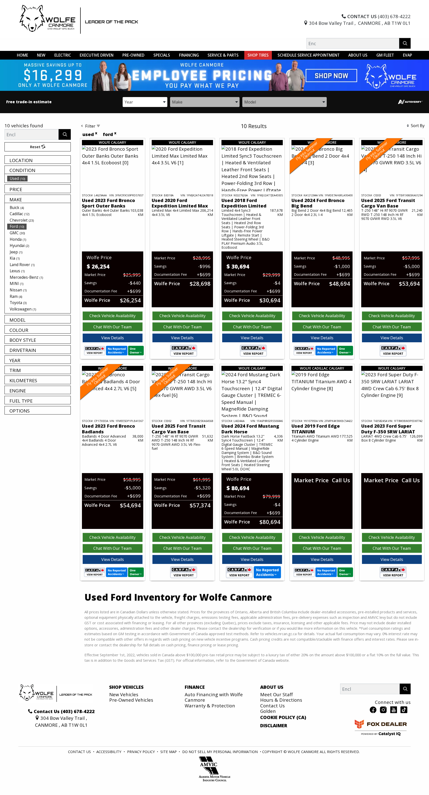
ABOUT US (271, 687)
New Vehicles (123, 694)
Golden (268, 711)
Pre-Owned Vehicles (131, 700)
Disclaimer (273, 725)
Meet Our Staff (276, 694)
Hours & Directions (281, 700)
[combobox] (145, 102)
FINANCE (195, 687)
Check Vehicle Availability (112, 315)
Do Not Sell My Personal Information (220, 751)
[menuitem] (39, 178)
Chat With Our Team (112, 327)
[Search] (405, 43)
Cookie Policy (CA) (283, 717)
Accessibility (109, 751)
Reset (35, 146)
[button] (22, 55)
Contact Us (272, 705)
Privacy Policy (141, 751)
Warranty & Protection (210, 705)
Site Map (169, 751)
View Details (112, 338)
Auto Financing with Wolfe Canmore (214, 697)
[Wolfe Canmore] (79, 19)
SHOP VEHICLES (126, 687)
